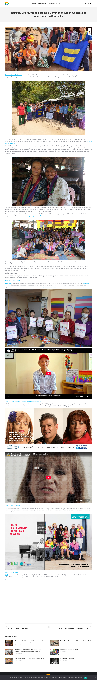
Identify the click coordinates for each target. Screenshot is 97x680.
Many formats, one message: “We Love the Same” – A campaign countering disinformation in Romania (29, 650)
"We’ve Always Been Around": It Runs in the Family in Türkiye (76, 641)
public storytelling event (49, 287)
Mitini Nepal (8, 283)
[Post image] (9, 643)
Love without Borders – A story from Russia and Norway (30, 658)
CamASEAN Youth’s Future (13, 75)
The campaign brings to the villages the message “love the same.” (42, 216)
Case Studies (9, 28)
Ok (85, 677)
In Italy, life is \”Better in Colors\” (69, 658)
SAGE (6, 575)
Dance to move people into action (69, 649)
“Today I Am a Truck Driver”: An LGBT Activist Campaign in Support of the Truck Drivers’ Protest (30, 642)
